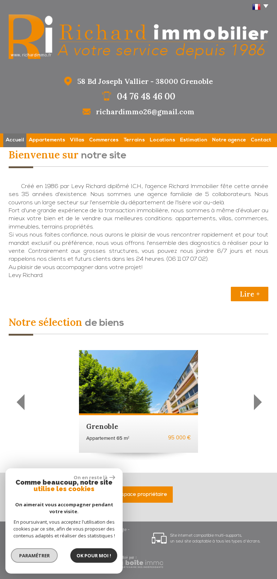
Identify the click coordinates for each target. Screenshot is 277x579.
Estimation (193, 140)
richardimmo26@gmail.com (145, 111)
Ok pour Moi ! (93, 555)
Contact (261, 140)
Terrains (134, 140)
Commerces (104, 140)
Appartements (47, 140)
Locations (162, 140)
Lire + (250, 294)
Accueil (15, 140)
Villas (77, 140)
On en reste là (90, 477)
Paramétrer (34, 555)
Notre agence (229, 140)
